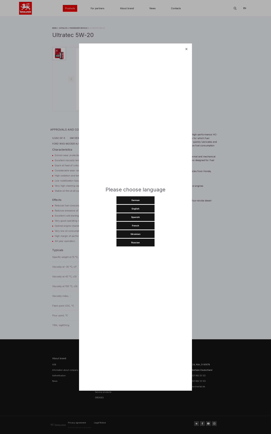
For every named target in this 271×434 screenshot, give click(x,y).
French (135, 225)
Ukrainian (135, 234)
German (135, 200)
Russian (135, 242)
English (135, 208)
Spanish (135, 217)
